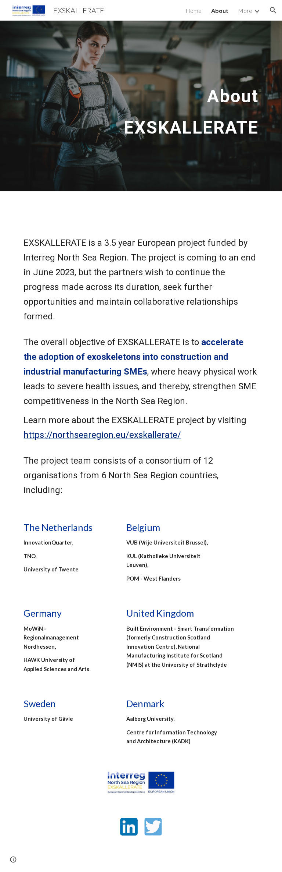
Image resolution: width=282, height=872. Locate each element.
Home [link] (193, 10)
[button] (273, 10)
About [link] (219, 10)
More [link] (245, 10)
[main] (182, 106)
